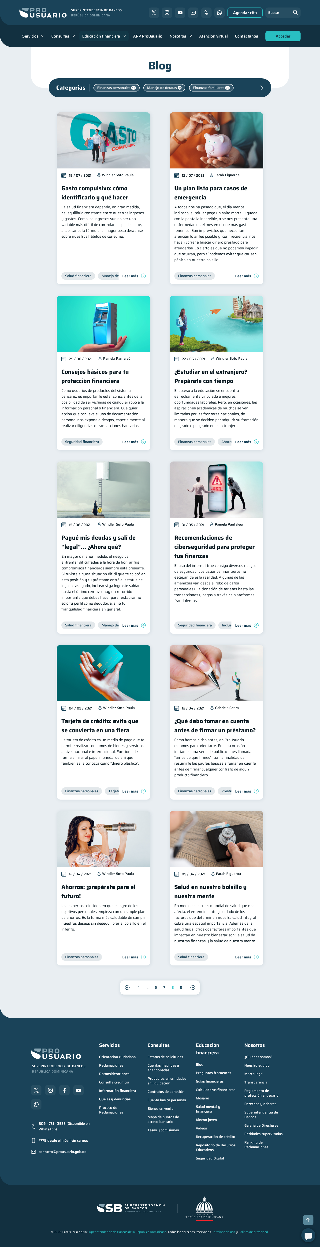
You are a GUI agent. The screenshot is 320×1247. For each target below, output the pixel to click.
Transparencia (255, 1082)
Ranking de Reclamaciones (256, 1145)
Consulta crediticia (114, 1082)
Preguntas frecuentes (213, 1073)
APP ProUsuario (147, 36)
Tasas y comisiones (163, 1130)
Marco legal (253, 1074)
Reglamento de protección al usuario (261, 1093)
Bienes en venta (160, 1108)
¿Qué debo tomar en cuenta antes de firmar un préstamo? (215, 726)
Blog (199, 1064)
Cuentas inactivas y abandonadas (164, 1068)
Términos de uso (223, 1231)
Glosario (202, 1098)
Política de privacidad (253, 1231)
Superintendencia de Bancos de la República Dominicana (126, 1231)
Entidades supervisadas (263, 1134)
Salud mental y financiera (208, 1109)
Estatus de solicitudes (165, 1057)
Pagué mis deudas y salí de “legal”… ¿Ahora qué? (98, 542)
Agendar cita (245, 13)
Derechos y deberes (260, 1104)
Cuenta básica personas (167, 1100)
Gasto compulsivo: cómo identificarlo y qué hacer (94, 193)
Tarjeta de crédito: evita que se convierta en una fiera (99, 726)
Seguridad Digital (210, 1158)
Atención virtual (213, 36)
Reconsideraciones (114, 1074)
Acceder (282, 37)
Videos (201, 1128)
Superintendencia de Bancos (261, 1115)
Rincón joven (206, 1120)
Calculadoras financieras (215, 1090)
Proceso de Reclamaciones (111, 1110)
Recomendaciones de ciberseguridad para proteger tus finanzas (214, 547)
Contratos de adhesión (166, 1091)
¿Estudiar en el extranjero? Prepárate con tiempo (210, 376)
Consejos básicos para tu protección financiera (95, 376)
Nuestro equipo (257, 1065)
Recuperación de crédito (215, 1137)
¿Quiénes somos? (258, 1057)
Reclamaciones (111, 1065)
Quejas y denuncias (114, 1099)
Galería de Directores (261, 1125)
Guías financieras (209, 1081)
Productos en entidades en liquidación (167, 1081)
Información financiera (117, 1091)
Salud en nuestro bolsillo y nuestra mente (210, 891)
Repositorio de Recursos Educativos (216, 1147)
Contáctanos (246, 36)
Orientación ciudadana (117, 1057)
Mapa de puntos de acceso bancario (164, 1119)
